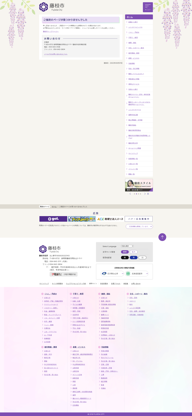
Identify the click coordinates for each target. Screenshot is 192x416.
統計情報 (104, 381)
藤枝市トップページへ (51, 31)
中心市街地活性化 (50, 364)
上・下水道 (48, 335)
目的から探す (133, 89)
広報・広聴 (105, 364)
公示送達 (47, 342)
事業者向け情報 (133, 79)
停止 (148, 194)
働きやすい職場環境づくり (82, 398)
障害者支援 (105, 328)
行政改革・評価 (106, 368)
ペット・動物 (48, 325)
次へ (145, 194)
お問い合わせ (136, 283)
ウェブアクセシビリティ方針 (76, 283)
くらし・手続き (133, 32)
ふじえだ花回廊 (134, 308)
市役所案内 (104, 283)
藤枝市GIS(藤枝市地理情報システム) (139, 137)
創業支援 (76, 378)
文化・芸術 (133, 298)
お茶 (74, 385)
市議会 (103, 388)
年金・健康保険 (49, 311)
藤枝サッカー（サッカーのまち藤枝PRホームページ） (139, 103)
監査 (102, 385)
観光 (131, 304)
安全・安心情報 (133, 68)
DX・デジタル (77, 361)
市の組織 (104, 354)
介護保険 (104, 311)
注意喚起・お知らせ (108, 335)
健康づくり (105, 315)
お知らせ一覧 (133, 164)
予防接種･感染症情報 (108, 304)
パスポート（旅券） (51, 308)
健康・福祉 (132, 43)
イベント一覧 (133, 169)
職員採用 (104, 378)
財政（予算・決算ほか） (109, 371)
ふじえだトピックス (135, 27)
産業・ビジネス (133, 58)
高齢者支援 (105, 318)
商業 (74, 381)
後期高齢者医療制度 (108, 325)
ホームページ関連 (134, 148)
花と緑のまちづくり (51, 368)
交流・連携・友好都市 (137, 311)
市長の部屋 (105, 351)
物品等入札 (76, 358)
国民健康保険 (105, 321)
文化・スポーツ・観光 (136, 48)
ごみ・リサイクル (50, 332)
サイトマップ (133, 153)
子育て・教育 (133, 37)
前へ (130, 194)
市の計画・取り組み (80, 332)
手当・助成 (76, 328)
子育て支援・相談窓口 (80, 318)
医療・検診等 (105, 301)
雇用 (74, 395)
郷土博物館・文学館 (135, 120)
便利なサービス (133, 84)
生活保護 (104, 332)
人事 (102, 375)
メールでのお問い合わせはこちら (55, 54)
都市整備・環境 (133, 53)
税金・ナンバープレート (52, 315)
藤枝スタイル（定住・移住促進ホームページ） (139, 95)
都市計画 (47, 358)
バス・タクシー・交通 (52, 318)
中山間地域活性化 (79, 364)
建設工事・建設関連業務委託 (83, 354)
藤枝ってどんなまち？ (136, 74)
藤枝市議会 (132, 125)
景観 (45, 361)
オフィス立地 (77, 375)
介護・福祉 (105, 308)
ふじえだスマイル (134, 110)
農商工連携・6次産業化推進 (82, 392)
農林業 (75, 388)
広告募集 (76, 405)
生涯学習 (76, 315)
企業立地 (76, 371)
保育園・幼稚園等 (79, 308)
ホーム (130, 17)
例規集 (125, 283)
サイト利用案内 (57, 283)
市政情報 (131, 63)
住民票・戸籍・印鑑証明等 (53, 301)
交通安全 (47, 328)
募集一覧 (131, 174)
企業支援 (76, 368)
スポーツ (132, 301)
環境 (45, 371)
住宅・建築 (48, 321)
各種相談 (47, 338)
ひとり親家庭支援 (79, 321)
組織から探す (133, 22)
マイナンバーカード (51, 304)
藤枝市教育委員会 (134, 130)
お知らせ (47, 298)
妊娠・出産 (76, 301)
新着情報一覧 (133, 159)
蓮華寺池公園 (133, 115)
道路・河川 (48, 354)
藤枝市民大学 (133, 143)
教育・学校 (76, 311)
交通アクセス (115, 283)
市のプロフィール (107, 358)
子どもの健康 (77, 304)
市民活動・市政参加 (136, 315)
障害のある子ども (79, 325)
